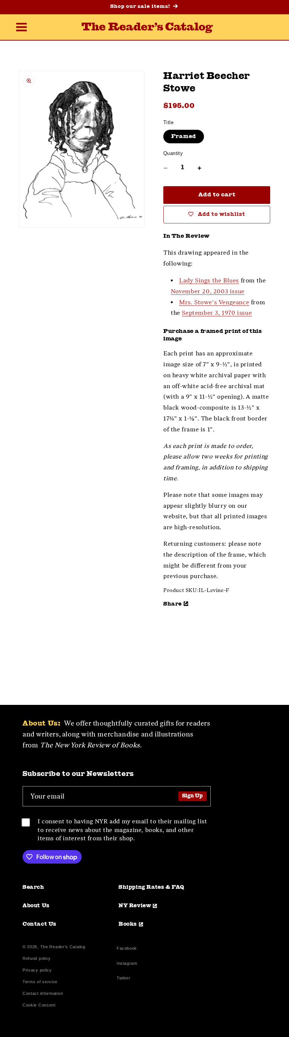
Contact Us (39, 924)
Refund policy (37, 959)
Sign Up (192, 796)
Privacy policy (37, 970)
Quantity (173, 153)
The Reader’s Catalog (62, 946)
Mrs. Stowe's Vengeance (214, 302)
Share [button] (172, 604)
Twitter (125, 979)
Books (128, 924)
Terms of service (40, 982)
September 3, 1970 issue (217, 312)
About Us (36, 905)
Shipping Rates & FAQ (151, 887)
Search (33, 887)
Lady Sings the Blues (209, 280)
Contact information (43, 993)
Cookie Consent (39, 1005)
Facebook (127, 949)
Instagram (127, 964)
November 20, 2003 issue (208, 291)
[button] (21, 28)
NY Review (135, 905)
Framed (183, 136)
